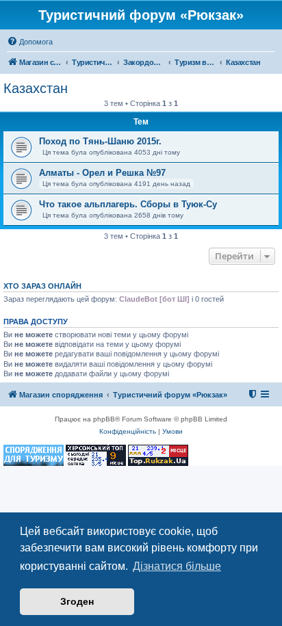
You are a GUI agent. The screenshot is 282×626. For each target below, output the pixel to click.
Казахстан (35, 88)
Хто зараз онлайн (42, 286)
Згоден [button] (77, 601)
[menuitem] (30, 42)
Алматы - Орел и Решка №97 (102, 173)
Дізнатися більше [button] (177, 566)
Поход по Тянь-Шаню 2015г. (100, 141)
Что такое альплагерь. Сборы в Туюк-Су (128, 204)
